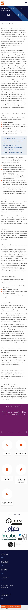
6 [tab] (19, 432)
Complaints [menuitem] (3, 606)
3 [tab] (12, 432)
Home (2, 8)
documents (21, 453)
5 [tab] (17, 432)
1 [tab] (8, 432)
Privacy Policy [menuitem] (10, 606)
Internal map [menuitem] (17, 606)
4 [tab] (14, 432)
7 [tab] (21, 432)
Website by (3, 608)
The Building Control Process (13, 8)
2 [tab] (10, 432)
